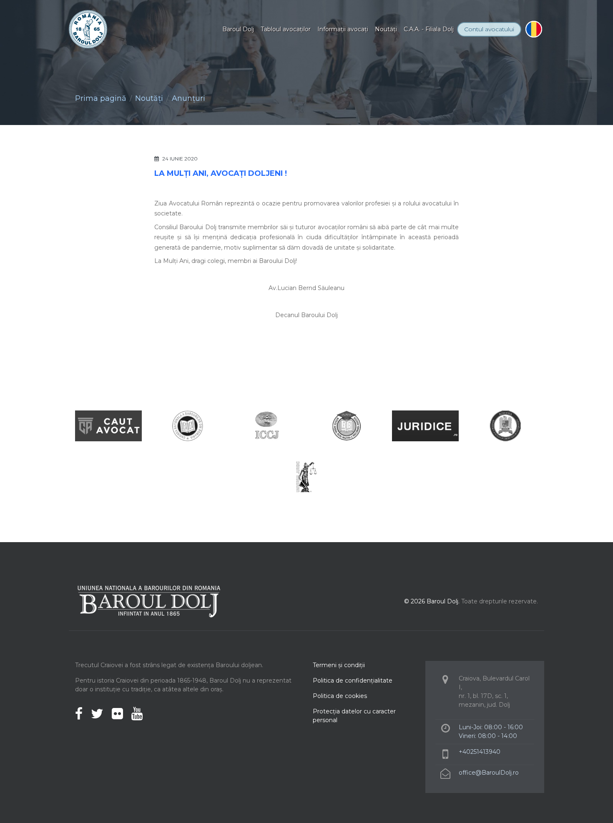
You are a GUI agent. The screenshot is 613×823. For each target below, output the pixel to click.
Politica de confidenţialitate (352, 680)
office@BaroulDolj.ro (489, 772)
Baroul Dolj (238, 29)
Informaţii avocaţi (342, 29)
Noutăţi (386, 29)
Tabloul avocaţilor (286, 29)
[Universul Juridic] (306, 476)
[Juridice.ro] (425, 425)
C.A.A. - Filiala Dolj (429, 29)
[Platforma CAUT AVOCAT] (108, 425)
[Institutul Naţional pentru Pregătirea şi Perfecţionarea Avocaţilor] (346, 425)
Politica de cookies (340, 696)
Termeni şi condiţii (339, 665)
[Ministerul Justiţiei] (504, 425)
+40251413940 (479, 751)
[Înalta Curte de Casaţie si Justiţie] (267, 425)
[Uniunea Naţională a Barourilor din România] (187, 425)
